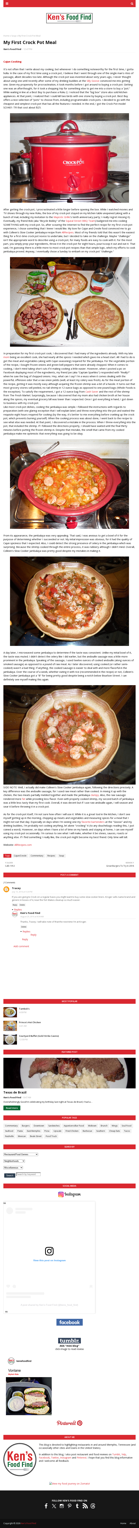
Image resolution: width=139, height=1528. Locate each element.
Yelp (123, 1454)
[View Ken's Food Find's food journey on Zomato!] (69, 1483)
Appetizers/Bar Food (74, 1125)
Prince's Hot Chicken (30, 1022)
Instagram (65, 1457)
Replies (18, 909)
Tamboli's (24, 1008)
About (133, 1523)
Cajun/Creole (20, 855)
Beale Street (36, 1136)
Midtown (92, 1125)
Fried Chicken (72, 1131)
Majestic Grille (62, 217)
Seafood (9, 1131)
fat (23, 799)
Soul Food (126, 1125)
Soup (13, 35)
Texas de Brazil (14, 1092)
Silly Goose (93, 80)
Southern (100, 1131)
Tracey (16, 888)
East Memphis (33, 1131)
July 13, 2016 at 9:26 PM (22, 891)
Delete (22, 905)
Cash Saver (91, 391)
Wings (114, 1125)
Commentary (37, 855)
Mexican (22, 1136)
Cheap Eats (114, 1131)
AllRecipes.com (23, 844)
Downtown (39, 1125)
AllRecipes (68, 232)
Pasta (20, 1131)
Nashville (9, 1136)
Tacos (127, 1131)
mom (6, 357)
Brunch (104, 1125)
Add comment (21, 946)
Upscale (57, 1131)
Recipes (51, 855)
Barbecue (87, 1131)
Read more (12, 1107)
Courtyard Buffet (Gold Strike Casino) (39, 1035)
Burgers (25, 1125)
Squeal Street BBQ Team (80, 220)
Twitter (55, 1457)
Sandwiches (53, 1125)
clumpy (95, 795)
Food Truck (51, 1136)
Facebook (44, 1457)
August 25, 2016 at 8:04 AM (32, 916)
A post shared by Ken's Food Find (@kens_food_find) (49, 1305)
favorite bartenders (93, 821)
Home (6, 35)
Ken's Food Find (12, 49)
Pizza (46, 1131)
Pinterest (82, 1457)
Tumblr (116, 1454)
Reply (15, 905)
